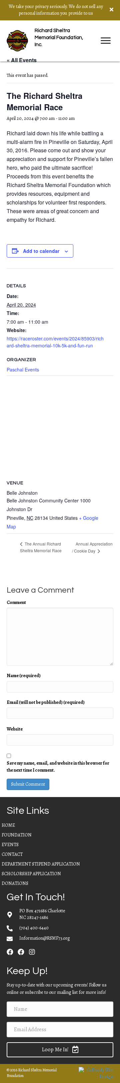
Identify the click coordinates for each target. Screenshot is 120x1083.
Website (15, 729)
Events (10, 844)
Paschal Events (23, 369)
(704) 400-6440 (34, 928)
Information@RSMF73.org (44, 938)
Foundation (17, 835)
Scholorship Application (31, 874)
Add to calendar (41, 251)
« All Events (22, 60)
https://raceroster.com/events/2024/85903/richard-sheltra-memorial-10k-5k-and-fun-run (55, 341)
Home (8, 825)
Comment (16, 602)
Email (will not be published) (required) (46, 702)
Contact (12, 854)
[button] (10, 952)
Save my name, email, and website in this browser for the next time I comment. (58, 766)
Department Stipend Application (41, 864)
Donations (15, 883)
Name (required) (24, 675)
